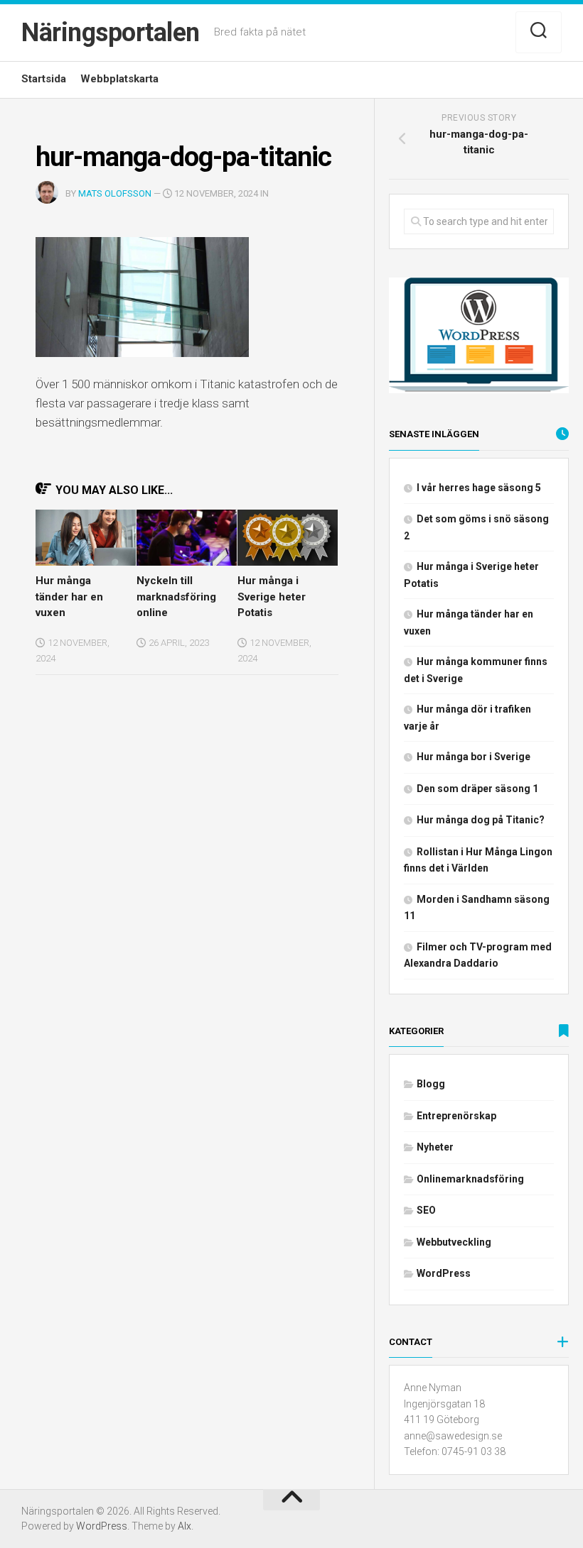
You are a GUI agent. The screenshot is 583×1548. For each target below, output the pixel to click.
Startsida (43, 78)
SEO (426, 1210)
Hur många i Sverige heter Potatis (271, 596)
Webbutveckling (454, 1242)
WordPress (444, 1273)
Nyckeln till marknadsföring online (176, 596)
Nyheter (435, 1147)
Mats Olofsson (114, 193)
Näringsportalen (110, 33)
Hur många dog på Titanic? (481, 819)
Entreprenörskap (456, 1115)
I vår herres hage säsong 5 (479, 487)
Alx (184, 1526)
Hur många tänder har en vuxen (69, 596)
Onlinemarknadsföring (470, 1179)
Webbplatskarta (119, 78)
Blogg (431, 1083)
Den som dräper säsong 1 (477, 788)
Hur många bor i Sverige (473, 756)
